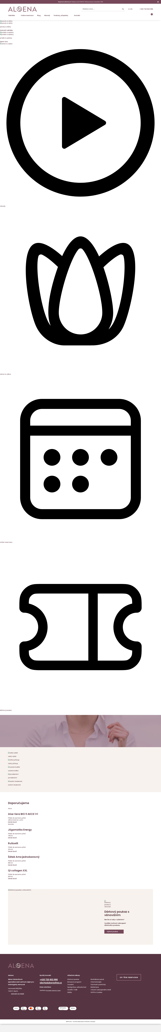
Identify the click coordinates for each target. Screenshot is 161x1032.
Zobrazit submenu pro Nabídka (16, 15)
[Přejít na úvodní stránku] (22, 9)
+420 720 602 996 (146, 9)
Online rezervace (27, 15)
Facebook (9, 999)
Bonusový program (74, 982)
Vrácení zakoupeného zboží (101, 990)
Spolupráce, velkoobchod (76, 987)
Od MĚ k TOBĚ (72, 990)
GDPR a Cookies (96, 992)
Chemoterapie (96, 982)
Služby (69, 992)
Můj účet (142, 15)
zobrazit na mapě (17, 994)
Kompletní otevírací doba (53, 990)
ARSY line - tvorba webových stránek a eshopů (80, 1021)
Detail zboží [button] (12, 879)
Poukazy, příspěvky (61, 15)
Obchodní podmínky (98, 984)
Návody (47, 15)
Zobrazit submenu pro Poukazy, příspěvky (70, 15)
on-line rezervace (129, 977)
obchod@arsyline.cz (51, 982)
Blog (39, 15)
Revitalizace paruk (97, 979)
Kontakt (77, 15)
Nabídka (11, 15)
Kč (129, 9)
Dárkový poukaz (73, 979)
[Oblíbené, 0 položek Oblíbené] (146, 15)
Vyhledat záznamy (123, 9)
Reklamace (95, 987)
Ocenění (70, 984)
